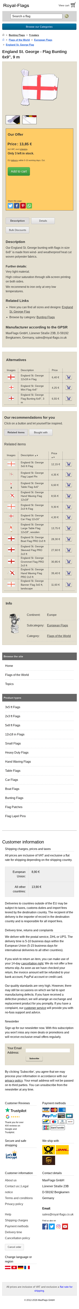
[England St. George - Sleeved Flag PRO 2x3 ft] (11, 553)
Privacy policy (14, 1204)
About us (11, 1180)
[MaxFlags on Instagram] (58, 1228)
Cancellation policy (17, 1238)
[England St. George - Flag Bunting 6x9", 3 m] (11, 402)
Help (8, 1214)
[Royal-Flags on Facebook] (45, 1228)
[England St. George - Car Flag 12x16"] (11, 520)
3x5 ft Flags (12, 707)
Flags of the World (17, 674)
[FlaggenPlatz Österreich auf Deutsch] (7, 1268)
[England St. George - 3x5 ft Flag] (11, 467)
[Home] (3, 35)
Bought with (41, 432)
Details (43, 220)
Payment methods (16, 1226)
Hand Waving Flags (18, 761)
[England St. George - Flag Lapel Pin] (11, 477)
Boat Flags (12, 788)
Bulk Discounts (17, 230)
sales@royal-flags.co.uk (51, 337)
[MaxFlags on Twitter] (52, 1228)
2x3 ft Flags (12, 716)
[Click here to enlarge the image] (39, 110)
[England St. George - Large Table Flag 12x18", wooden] (11, 531)
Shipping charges (16, 1220)
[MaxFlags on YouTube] (65, 1228)
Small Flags (13, 743)
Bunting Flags (14, 798)
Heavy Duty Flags (16, 752)
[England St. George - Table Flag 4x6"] (11, 488)
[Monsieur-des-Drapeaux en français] (27, 1268)
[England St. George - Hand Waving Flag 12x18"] (11, 499)
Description (17, 220)
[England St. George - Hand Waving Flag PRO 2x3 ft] (11, 576)
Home (9, 665)
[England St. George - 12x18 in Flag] (11, 380)
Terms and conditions (19, 1198)
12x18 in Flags (14, 734)
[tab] (17, 221)
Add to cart (19, 171)
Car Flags (11, 779)
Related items (16, 432)
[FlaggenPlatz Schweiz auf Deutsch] (14, 1268)
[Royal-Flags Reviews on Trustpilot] (15, 1111)
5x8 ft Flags (12, 725)
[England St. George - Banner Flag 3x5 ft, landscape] (11, 588)
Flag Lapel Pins (15, 816)
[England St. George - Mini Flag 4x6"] (11, 391)
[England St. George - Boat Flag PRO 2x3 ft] (11, 542)
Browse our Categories (39, 26)
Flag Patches (13, 807)
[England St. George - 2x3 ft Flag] (11, 510)
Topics (9, 684)
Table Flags (12, 770)
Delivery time (13, 1232)
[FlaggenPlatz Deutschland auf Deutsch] (20, 1268)
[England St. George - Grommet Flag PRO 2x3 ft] (11, 564)
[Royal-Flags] (20, 5)
